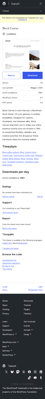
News (23, 159)
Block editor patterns (10, 152)
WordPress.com (10, 342)
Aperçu (11, 75)
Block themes (14, 159)
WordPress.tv (9, 334)
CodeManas (11, 34)
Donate (28, 330)
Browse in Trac (8, 266)
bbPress (7, 351)
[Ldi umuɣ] (41, 3)
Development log (9, 260)
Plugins (27, 309)
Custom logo (7, 155)
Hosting (5, 309)
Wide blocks (7, 165)
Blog (22, 152)
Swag (27, 334)
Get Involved (29, 321)
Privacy (5, 313)
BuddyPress (8, 355)
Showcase (28, 301)
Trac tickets (7, 269)
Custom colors (30, 152)
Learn (4, 321)
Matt (5, 346)
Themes (5, 11)
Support (5, 326)
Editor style (29, 155)
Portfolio (29, 159)
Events (27, 326)
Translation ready (32, 162)
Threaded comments (15, 162)
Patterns (27, 313)
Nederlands (22, 243)
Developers (7, 330)
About (5, 301)
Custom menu (18, 155)
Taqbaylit (12, 366)
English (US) (7, 243)
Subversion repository (11, 263)
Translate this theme (10, 248)
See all (40, 197)
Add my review (8, 197)
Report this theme (9, 228)
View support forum (10, 212)
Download (32, 75)
